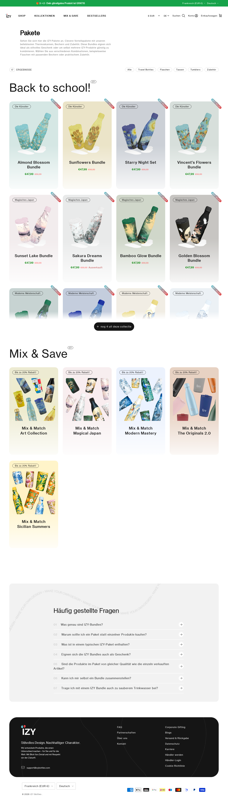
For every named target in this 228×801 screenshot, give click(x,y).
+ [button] (39, 180)
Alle (129, 69)
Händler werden (174, 754)
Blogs (168, 732)
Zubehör (211, 69)
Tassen (180, 69)
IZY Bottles (36, 794)
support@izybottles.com (38, 768)
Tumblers (195, 69)
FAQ (119, 727)
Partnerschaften (126, 732)
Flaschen (165, 69)
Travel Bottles (146, 69)
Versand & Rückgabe (177, 738)
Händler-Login (173, 760)
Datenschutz (172, 743)
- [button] (28, 180)
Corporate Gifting (175, 727)
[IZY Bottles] (8, 16)
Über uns (122, 738)
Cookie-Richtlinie (175, 765)
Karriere (169, 749)
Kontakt (121, 743)
